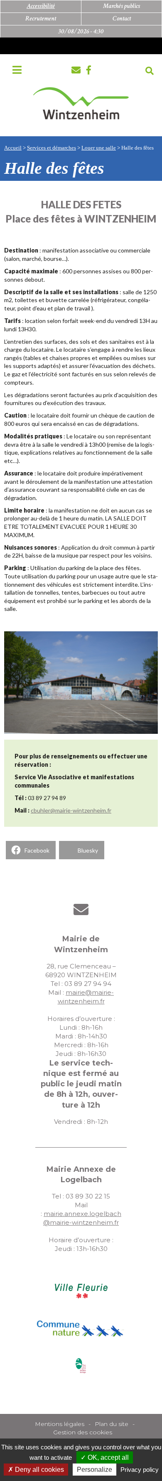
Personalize (94, 1469)
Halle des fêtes (137, 148)
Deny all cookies (38, 1469)
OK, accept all (107, 1457)
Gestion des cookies (82, 1432)
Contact (122, 18)
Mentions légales (59, 1424)
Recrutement (40, 18)
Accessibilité (41, 6)
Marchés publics (121, 6)
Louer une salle (98, 148)
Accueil (13, 148)
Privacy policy (139, 1469)
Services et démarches (51, 148)
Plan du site (111, 1424)
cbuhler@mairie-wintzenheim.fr (71, 810)
